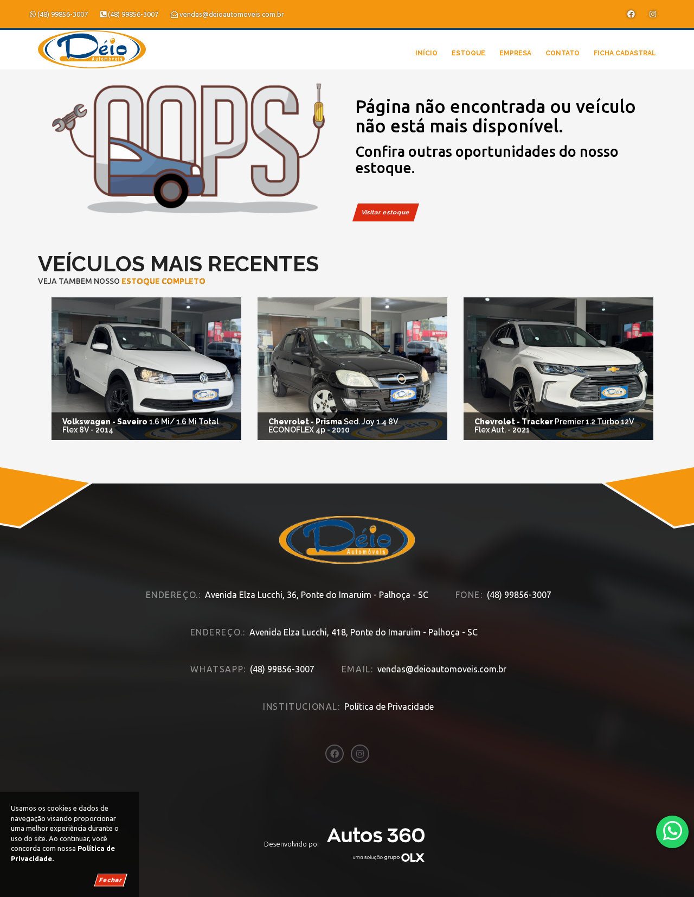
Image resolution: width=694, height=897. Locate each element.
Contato (562, 53)
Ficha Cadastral (625, 53)
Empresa (515, 53)
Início (426, 53)
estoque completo (163, 281)
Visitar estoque (386, 212)
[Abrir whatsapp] (672, 831)
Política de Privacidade (389, 706)
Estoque (468, 53)
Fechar (110, 879)
